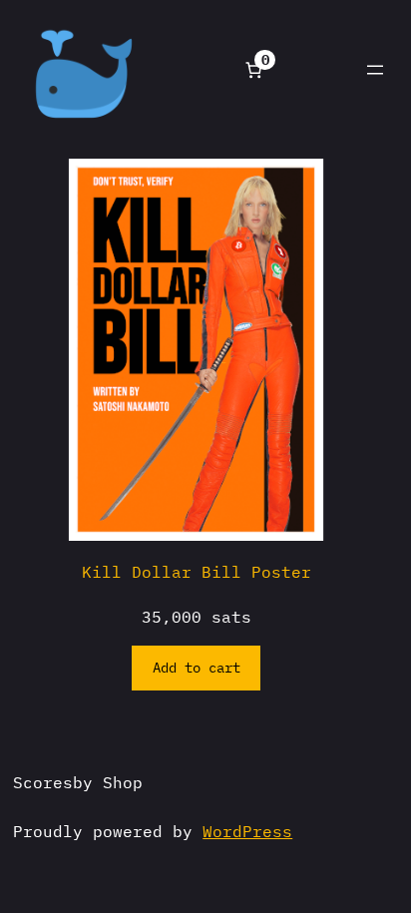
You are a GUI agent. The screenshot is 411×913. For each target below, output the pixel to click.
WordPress (247, 830)
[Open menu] (375, 70)
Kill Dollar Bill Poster (196, 571)
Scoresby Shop (78, 781)
